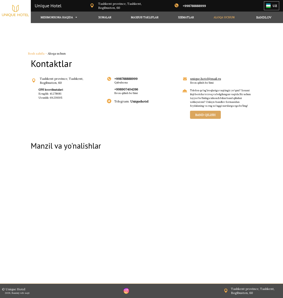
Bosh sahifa (36, 53)
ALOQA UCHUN (224, 17)
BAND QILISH (205, 115)
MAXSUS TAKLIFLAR (144, 17)
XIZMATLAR (186, 17)
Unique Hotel (48, 6)
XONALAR (104, 17)
